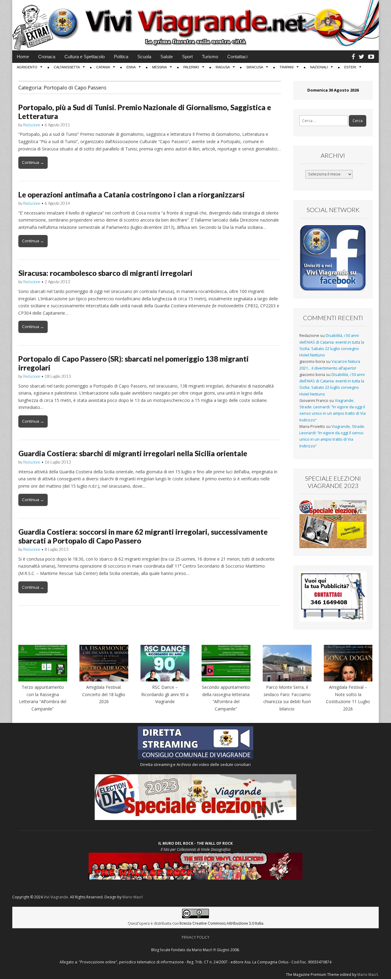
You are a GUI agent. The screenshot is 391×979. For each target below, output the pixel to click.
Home (23, 56)
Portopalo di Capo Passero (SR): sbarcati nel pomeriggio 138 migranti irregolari (133, 363)
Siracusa (254, 67)
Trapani (287, 67)
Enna (131, 67)
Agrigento (27, 67)
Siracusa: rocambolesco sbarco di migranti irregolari (105, 273)
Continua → (33, 162)
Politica (121, 56)
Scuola (144, 56)
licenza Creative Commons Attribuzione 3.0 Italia (221, 923)
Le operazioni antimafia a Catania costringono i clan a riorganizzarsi (131, 194)
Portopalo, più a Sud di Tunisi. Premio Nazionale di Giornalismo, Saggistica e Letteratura (144, 112)
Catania (103, 67)
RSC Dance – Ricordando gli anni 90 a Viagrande (164, 694)
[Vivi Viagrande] (195, 25)
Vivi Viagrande (56, 897)
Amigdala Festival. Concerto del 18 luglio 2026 (103, 694)
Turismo (210, 56)
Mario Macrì (132, 897)
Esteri (350, 67)
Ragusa (223, 67)
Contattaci (237, 56)
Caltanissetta (67, 67)
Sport (187, 56)
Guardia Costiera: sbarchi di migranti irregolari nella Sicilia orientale (132, 453)
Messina (159, 67)
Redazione (31, 124)
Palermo (191, 67)
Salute (166, 56)
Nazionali (319, 67)
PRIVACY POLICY (196, 937)
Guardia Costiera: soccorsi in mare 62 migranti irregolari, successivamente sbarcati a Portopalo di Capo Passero (143, 536)
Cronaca (46, 56)
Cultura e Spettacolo (84, 56)
